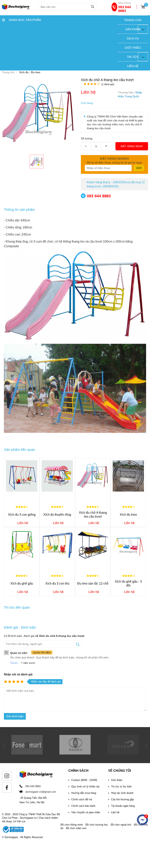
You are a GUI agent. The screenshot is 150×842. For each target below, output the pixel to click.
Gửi (139, 168)
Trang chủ (133, 20)
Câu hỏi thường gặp (122, 799)
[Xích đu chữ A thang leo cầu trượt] (36, 161)
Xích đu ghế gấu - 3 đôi (128, 583)
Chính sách (78, 770)
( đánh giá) (107, 84)
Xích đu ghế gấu (21, 583)
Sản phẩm (133, 29)
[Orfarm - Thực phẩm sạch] (75, 753)
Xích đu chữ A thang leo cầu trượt (93, 514)
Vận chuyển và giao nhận (85, 812)
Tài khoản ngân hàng (123, 805)
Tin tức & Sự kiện (121, 786)
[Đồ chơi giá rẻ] (15, 8)
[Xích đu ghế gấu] (21, 544)
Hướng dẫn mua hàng (83, 792)
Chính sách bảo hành (83, 805)
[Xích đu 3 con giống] (21, 475)
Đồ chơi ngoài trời (121, 824)
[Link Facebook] (7, 787)
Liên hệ (132, 66)
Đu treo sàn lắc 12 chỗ (92, 583)
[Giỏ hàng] (143, 7)
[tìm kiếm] (92, 6)
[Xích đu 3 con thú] (57, 544)
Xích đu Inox (128, 514)
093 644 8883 (124, 9)
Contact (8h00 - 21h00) (84, 780)
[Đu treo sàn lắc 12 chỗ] (92, 544)
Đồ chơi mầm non (76, 828)
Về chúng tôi (119, 770)
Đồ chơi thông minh (72, 824)
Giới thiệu (133, 47)
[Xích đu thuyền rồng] (57, 475)
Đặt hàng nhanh (114, 158)
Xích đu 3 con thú (57, 583)
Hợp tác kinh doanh (122, 792)
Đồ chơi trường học (97, 824)
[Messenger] (142, 819)
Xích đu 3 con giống (22, 514)
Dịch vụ (133, 38)
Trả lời (14, 663)
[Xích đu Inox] (128, 475)
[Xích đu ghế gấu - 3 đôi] (128, 544)
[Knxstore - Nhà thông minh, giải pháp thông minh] (123, 753)
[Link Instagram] (7, 776)
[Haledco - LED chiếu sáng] (27, 753)
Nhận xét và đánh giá (18, 674)
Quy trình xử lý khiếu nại (85, 786)
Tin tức (133, 57)
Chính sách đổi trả (81, 799)
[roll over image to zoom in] (38, 113)
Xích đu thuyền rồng (57, 514)
